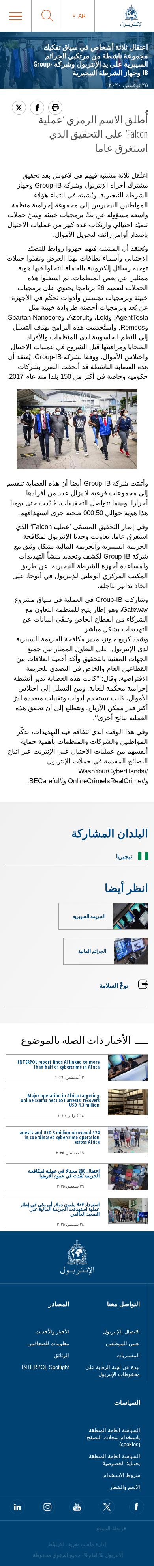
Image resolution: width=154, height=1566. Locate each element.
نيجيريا (124, 856)
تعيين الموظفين (123, 1343)
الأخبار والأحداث (52, 1332)
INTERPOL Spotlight (45, 1367)
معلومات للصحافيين (48, 1343)
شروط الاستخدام (121, 1475)
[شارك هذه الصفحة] (37, 108)
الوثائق (61, 1355)
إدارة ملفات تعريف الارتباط (77, 1544)
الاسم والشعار (125, 1487)
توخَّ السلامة (114, 985)
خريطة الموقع (111, 1528)
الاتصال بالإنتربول (121, 1332)
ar (82, 16)
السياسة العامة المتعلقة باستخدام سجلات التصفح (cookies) (113, 1437)
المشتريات (128, 1355)
